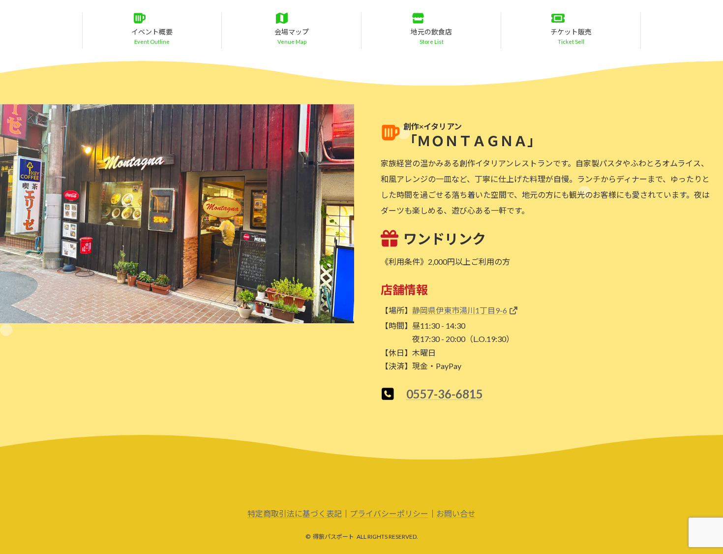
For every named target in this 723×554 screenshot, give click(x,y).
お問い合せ (456, 513)
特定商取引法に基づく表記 (294, 513)
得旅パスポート (333, 536)
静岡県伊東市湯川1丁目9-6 (459, 310)
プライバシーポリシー (389, 513)
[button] (152, 29)
